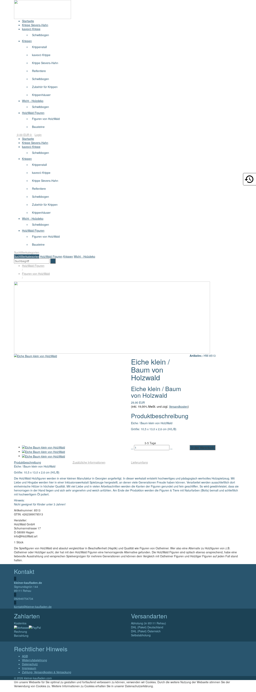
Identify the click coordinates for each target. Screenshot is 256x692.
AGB (25, 656)
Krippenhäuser (41, 95)
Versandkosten (178, 406)
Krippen (27, 41)
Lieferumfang (139, 462)
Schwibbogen (40, 35)
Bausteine (38, 127)
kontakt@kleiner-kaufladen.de (33, 607)
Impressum (29, 668)
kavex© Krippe (31, 29)
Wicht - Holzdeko (32, 101)
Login (38, 135)
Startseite (28, 21)
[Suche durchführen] (53, 261)
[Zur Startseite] (42, 9)
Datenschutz (30, 664)
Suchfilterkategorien (26, 256)
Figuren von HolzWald (46, 119)
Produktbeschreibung (27, 462)
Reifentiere (39, 71)
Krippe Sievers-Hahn (35, 25)
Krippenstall (39, 47)
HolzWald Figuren (33, 113)
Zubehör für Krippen (45, 87)
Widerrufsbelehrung (34, 660)
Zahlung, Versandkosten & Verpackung (46, 672)
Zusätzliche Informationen (89, 462)
